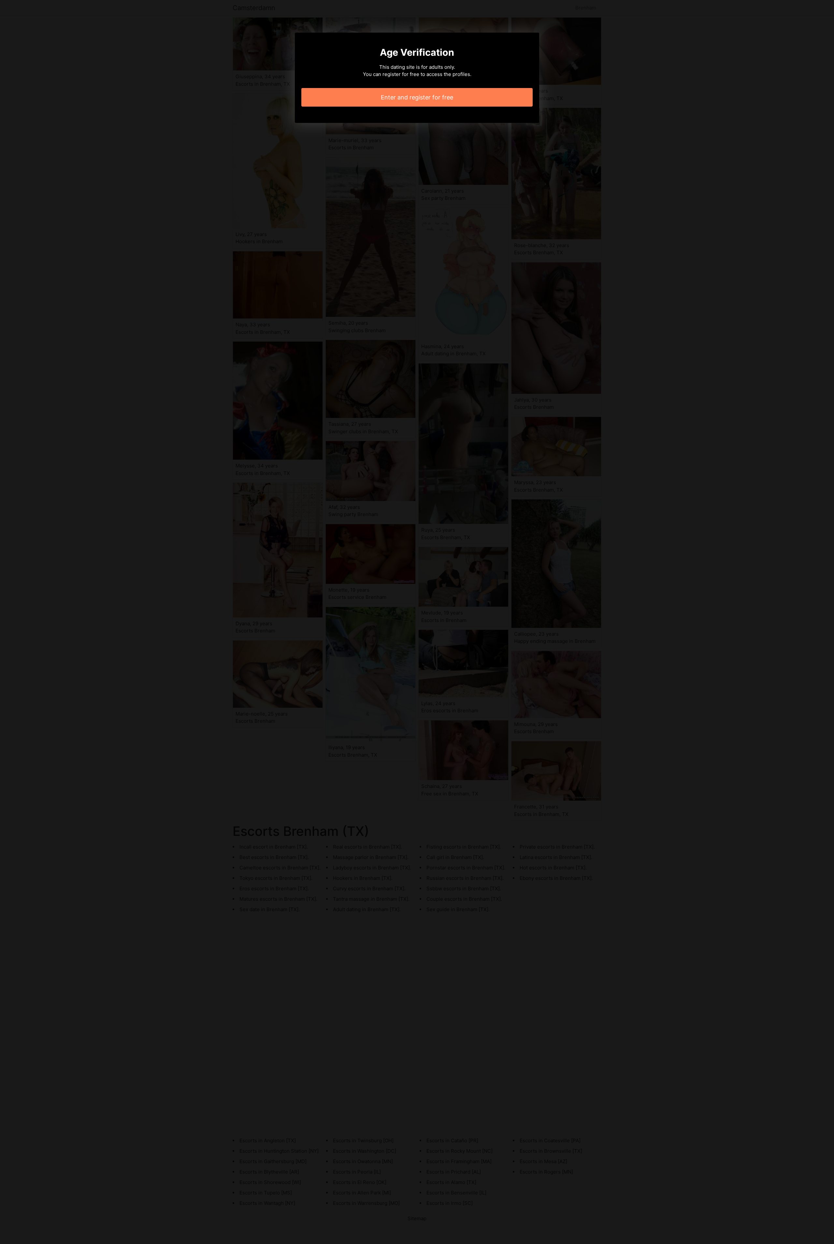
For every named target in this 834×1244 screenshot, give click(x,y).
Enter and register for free (417, 97)
